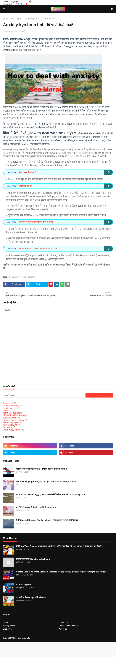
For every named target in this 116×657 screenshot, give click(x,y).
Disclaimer (7, 629)
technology (8, 427)
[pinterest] (86, 452)
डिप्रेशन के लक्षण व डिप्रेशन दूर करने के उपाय (36, 222)
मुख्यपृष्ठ (5, 18)
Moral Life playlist (17, 18)
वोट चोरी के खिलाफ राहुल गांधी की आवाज (31, 597)
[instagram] (30, 445)
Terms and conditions (68, 625)
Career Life (8, 403)
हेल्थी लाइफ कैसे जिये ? (27, 172)
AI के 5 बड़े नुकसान (23, 584)
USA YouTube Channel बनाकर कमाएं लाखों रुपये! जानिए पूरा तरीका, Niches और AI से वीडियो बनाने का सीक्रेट (59, 546)
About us (63, 629)
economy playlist (11, 422)
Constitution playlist (12, 405)
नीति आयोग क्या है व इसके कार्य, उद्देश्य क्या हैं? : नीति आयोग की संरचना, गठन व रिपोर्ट (46, 482)
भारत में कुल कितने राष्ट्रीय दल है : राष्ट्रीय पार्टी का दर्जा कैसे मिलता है (41, 469)
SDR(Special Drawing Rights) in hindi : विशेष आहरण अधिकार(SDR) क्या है (47, 520)
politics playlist (10, 425)
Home (5, 622)
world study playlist (12, 430)
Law (5, 410)
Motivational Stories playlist (16, 415)
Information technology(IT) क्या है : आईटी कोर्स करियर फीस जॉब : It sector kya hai (50, 494)
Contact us (63, 622)
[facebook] (86, 445)
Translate (25, 4)
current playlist (10, 418)
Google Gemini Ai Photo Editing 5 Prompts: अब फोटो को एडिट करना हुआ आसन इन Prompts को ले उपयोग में (61, 572)
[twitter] (30, 452)
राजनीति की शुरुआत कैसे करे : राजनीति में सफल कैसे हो (36, 507)
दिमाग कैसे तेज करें (25, 186)
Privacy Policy (9, 625)
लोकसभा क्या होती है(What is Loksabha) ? (33, 559)
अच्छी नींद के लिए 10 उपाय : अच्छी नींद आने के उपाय (38, 248)
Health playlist (15, 277)
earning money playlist (13, 420)
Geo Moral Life (11, 31)
